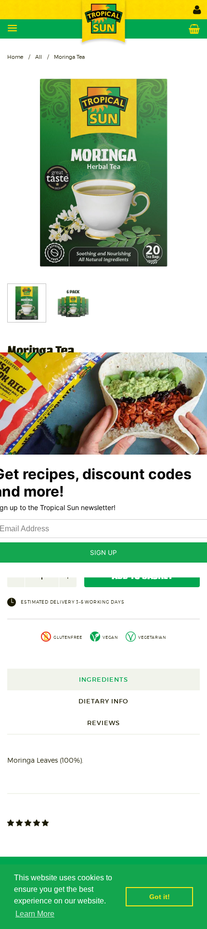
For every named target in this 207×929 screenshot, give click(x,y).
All (38, 57)
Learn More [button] (34, 914)
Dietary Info (103, 701)
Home (15, 57)
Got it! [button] (159, 897)
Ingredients (103, 679)
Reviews (103, 723)
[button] (29, 823)
